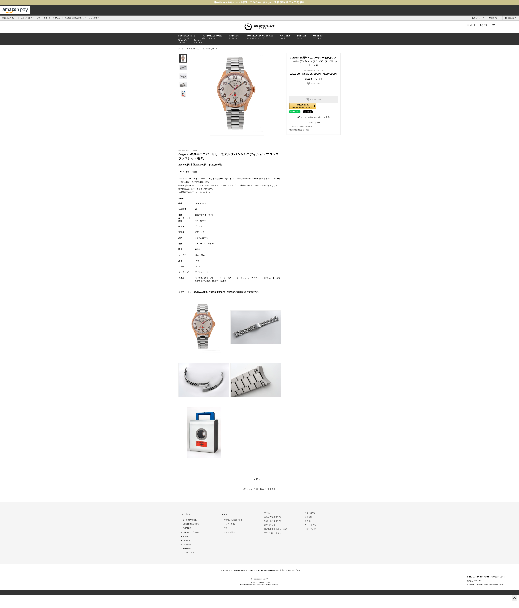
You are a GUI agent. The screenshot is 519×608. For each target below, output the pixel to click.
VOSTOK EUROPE (191, 524)
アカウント (478, 18)
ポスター (301, 37)
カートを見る (310, 525)
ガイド (472, 25)
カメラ (285, 37)
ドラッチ (182, 41)
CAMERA (187, 544)
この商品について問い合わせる (300, 127)
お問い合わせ (310, 529)
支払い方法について (272, 517)
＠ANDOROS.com (255, 584)
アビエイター (234, 37)
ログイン (494, 18)
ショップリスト (230, 532)
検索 (485, 25)
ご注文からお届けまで (233, 520)
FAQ (225, 528)
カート (498, 25)
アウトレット (318, 37)
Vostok (186, 536)
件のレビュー (313, 122)
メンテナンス (229, 524)
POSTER (187, 548)
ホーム (180, 49)
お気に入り (315, 83)
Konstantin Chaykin (191, 532)
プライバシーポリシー (273, 533)
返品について (269, 525)
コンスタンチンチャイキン (260, 37)
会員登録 (510, 18)
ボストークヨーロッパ (212, 37)
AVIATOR (187, 528)
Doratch (186, 540)
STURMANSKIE (193, 49)
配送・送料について (272, 521)
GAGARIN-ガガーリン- (211, 49)
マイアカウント (311, 513)
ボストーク (198, 41)
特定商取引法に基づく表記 (299, 130)
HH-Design (266, 583)
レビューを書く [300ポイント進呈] (315, 117)
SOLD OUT (315, 99)
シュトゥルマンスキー (186, 37)
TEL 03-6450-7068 (478, 576)
